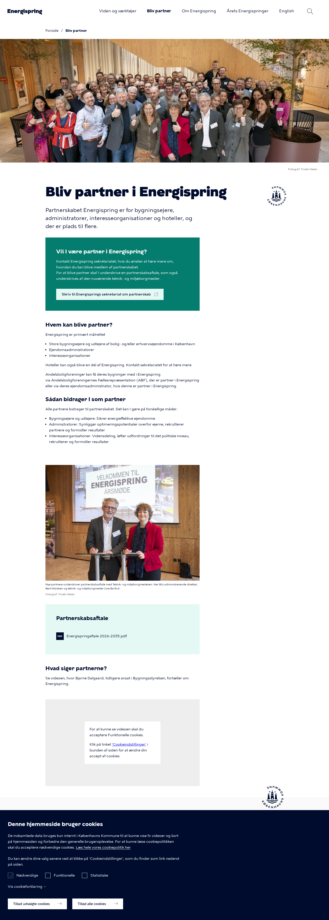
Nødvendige (27, 875)
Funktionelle (64, 875)
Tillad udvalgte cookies (32, 904)
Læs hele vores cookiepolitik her (103, 847)
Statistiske (99, 875)
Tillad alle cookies (92, 904)
